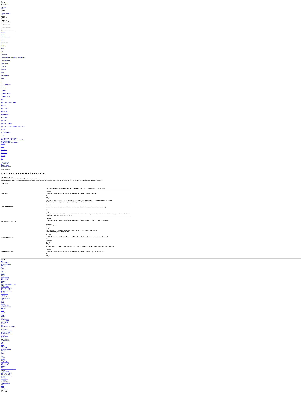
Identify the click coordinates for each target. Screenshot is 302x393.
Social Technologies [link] (6, 264)
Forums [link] (2, 302)
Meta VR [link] (3, 265)
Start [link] (2, 282)
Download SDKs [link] (5, 278)
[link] (4, 3)
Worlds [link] (2, 268)
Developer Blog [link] (5, 277)
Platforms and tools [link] (5, 289)
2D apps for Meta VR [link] (6, 291)
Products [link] (3, 274)
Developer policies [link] (5, 298)
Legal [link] (2, 299)
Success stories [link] (4, 294)
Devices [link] (3, 292)
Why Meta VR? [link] (5, 287)
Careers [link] (2, 271)
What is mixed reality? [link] (6, 288)
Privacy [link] (2, 301)
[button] (151, 1)
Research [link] (3, 272)
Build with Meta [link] (5, 263)
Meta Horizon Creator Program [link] (8, 284)
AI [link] (1, 267)
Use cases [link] (3, 295)
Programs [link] (3, 281)
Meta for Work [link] (4, 280)
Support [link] (3, 304)
